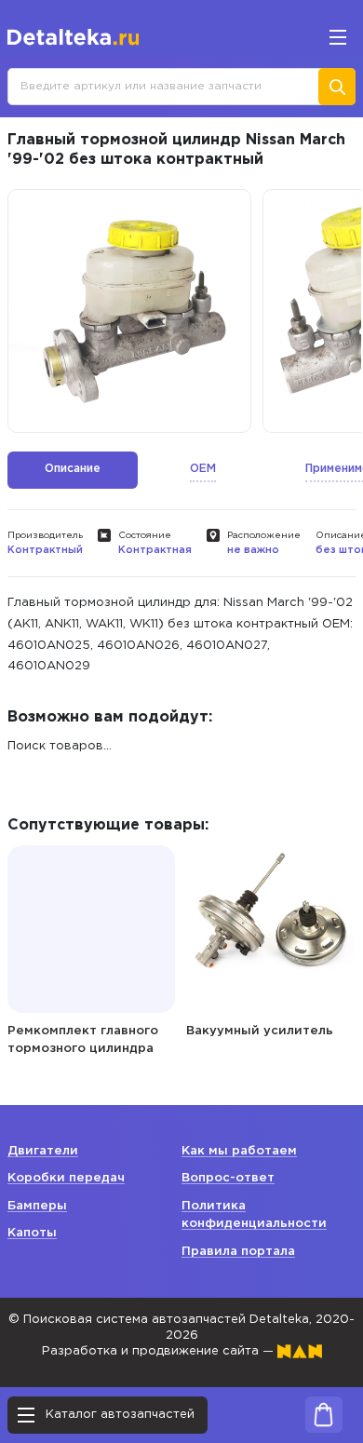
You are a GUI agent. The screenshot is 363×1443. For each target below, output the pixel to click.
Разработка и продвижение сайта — (159, 1351)
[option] (129, 311)
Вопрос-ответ (228, 1178)
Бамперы (37, 1206)
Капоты (32, 1233)
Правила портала (238, 1252)
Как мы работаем (239, 1151)
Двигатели (42, 1151)
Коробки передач (66, 1178)
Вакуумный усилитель (259, 1031)
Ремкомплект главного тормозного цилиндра (82, 1040)
